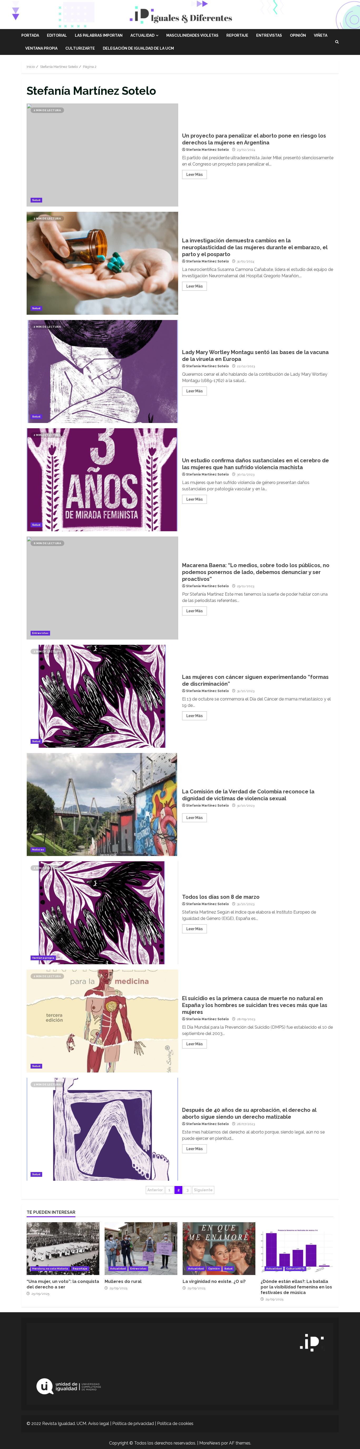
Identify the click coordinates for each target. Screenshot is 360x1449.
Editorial (57, 35)
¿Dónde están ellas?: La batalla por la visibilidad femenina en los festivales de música (297, 1248)
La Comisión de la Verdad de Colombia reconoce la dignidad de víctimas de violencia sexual (102, 804)
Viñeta (320, 35)
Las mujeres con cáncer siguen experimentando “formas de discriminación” (102, 696)
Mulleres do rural (141, 1248)
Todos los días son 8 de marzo (102, 912)
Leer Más (194, 174)
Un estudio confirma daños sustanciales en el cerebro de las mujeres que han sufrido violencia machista (102, 479)
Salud (36, 200)
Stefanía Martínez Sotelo (207, 150)
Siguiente (203, 1190)
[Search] (337, 42)
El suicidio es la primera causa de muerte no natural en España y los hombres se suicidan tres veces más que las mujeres (102, 1021)
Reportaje (237, 35)
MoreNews (209, 1443)
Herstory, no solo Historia (50, 1268)
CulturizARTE (80, 48)
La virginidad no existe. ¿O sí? (219, 1248)
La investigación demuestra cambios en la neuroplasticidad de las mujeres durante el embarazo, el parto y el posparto (102, 263)
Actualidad (142, 35)
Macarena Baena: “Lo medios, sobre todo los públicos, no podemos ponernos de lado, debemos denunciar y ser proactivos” (102, 588)
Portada (30, 35)
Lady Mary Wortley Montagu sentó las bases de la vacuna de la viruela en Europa (102, 371)
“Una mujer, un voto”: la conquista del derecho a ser (63, 1248)
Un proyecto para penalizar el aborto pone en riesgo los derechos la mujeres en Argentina (102, 154)
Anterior (155, 1190)
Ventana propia (41, 48)
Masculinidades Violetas (192, 35)
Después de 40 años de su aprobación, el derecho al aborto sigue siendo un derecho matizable (102, 1129)
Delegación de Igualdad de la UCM (138, 48)
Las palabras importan (99, 35)
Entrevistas (269, 35)
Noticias (38, 849)
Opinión (298, 35)
